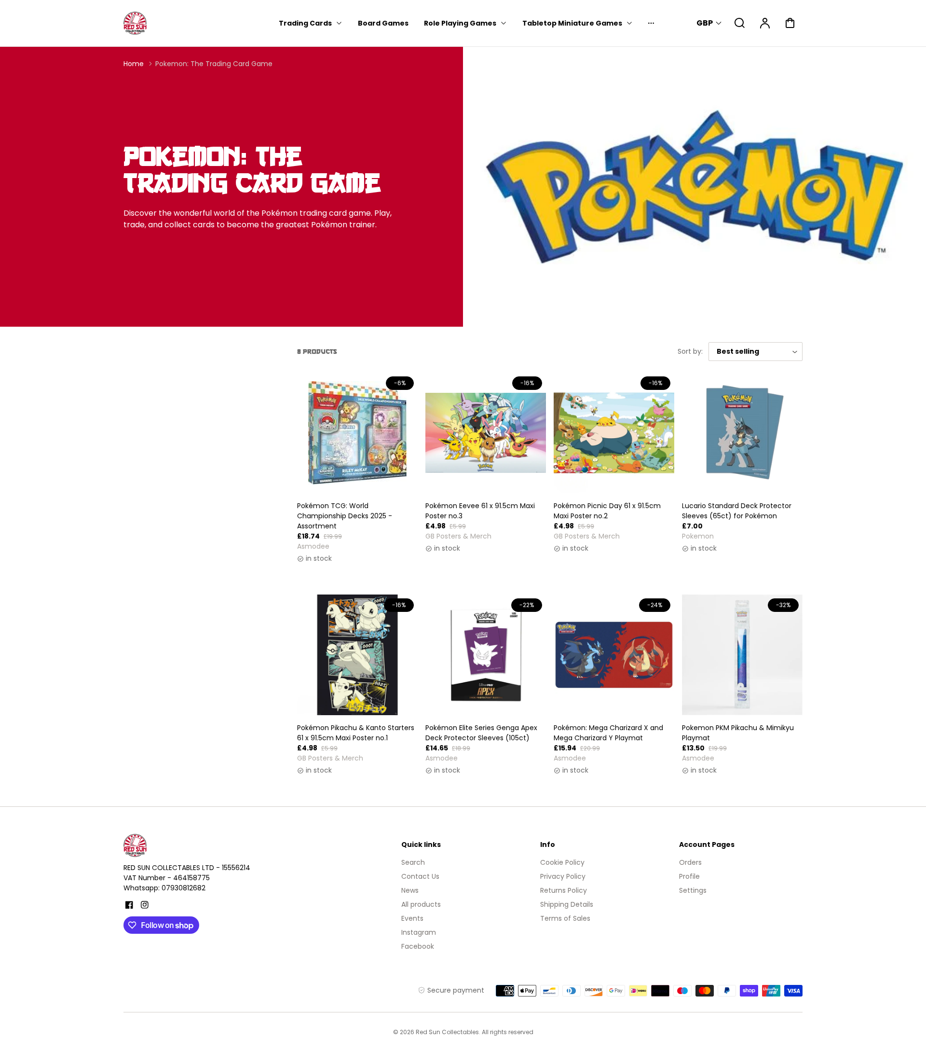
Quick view (357, 470)
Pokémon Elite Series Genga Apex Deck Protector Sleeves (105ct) (481, 733)
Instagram (418, 932)
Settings (693, 890)
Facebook (417, 946)
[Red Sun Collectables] (183, 845)
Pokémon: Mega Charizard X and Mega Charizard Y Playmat (608, 733)
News (410, 890)
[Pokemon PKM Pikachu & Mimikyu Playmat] (742, 655)
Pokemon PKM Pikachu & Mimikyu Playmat (738, 733)
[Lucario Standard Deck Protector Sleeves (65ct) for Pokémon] (742, 433)
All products (421, 904)
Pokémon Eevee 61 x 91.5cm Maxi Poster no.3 (480, 511)
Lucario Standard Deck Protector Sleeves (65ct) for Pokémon (736, 511)
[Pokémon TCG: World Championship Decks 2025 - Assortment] (357, 433)
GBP (704, 22)
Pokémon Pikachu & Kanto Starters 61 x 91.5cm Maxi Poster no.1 (355, 733)
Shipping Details (566, 904)
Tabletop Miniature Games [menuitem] (572, 23)
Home (133, 64)
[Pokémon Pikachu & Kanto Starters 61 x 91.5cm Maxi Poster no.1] (357, 655)
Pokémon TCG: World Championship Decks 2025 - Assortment (344, 516)
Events (412, 918)
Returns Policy (563, 890)
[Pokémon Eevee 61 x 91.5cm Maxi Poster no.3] (485, 433)
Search (413, 862)
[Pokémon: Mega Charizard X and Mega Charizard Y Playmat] (614, 655)
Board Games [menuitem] (383, 23)
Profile (689, 876)
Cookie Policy (562, 862)
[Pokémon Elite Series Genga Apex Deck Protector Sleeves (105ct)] (485, 655)
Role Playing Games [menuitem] (460, 23)
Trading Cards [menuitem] (305, 23)
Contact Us (420, 876)
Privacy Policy (563, 876)
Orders (690, 862)
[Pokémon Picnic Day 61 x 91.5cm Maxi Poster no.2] (614, 433)
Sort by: (690, 351)
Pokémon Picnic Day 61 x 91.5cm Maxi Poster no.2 (607, 511)
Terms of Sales (565, 918)
